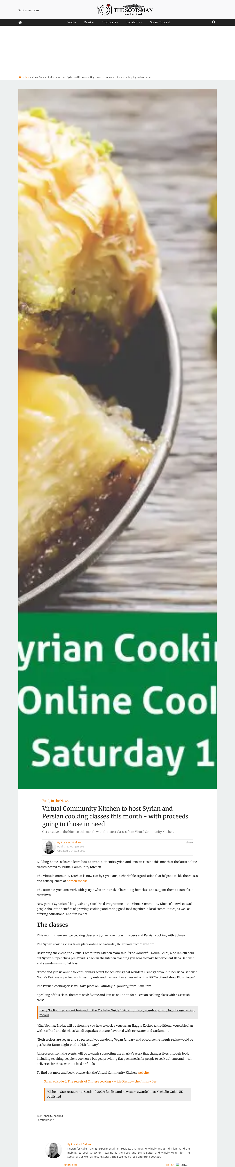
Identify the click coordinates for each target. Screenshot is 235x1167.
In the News (59, 801)
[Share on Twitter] (192, 855)
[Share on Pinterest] (192, 861)
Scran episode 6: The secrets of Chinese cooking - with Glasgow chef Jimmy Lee (100, 1081)
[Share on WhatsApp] (192, 867)
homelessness (77, 881)
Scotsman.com (28, 10)
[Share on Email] (192, 872)
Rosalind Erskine (71, 842)
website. (143, 1072)
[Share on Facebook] (192, 850)
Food (45, 801)
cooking (58, 1116)
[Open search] (214, 21)
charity (48, 1116)
